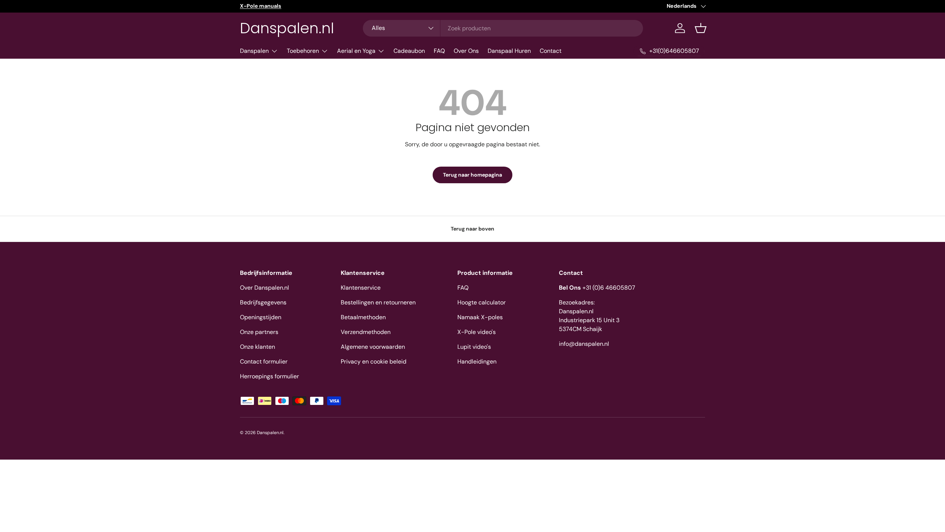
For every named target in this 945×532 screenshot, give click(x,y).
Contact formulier (264, 361)
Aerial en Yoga (356, 51)
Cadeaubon (409, 51)
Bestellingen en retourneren (378, 302)
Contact (550, 51)
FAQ (439, 51)
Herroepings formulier (269, 376)
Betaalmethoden (363, 317)
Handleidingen (476, 361)
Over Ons (466, 51)
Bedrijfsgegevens (263, 302)
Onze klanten (257, 347)
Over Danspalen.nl (264, 287)
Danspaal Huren (509, 51)
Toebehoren (303, 51)
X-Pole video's (476, 332)
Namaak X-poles (480, 317)
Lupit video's (474, 347)
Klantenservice (361, 287)
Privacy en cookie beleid (373, 361)
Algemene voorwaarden (373, 347)
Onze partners (259, 332)
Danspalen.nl (270, 433)
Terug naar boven (472, 228)
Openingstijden (260, 317)
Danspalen (254, 51)
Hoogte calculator (481, 302)
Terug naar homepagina (472, 174)
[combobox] (503, 28)
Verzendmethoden (366, 332)
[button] (701, 28)
